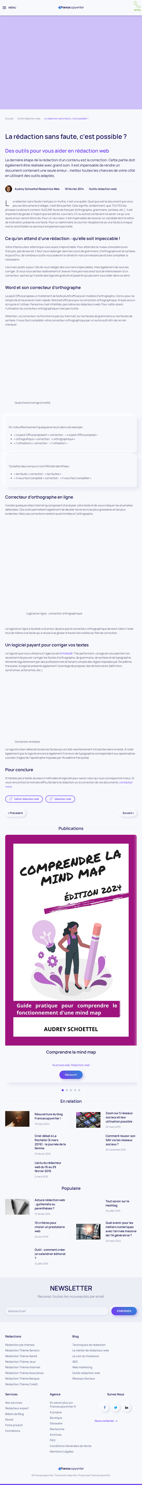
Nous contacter (104, 1421)
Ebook (9, 1419)
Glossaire (56, 1423)
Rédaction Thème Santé (21, 1356)
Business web (61, 1065)
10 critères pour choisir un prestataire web (50, 1227)
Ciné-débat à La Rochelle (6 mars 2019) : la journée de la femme (50, 1142)
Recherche (57, 1429)
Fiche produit (14, 1425)
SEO (75, 1362)
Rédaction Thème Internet (22, 1367)
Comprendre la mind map (71, 1052)
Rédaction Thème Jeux (20, 1362)
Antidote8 (66, 653)
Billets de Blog (14, 1414)
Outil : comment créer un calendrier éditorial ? (50, 1254)
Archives (56, 1435)
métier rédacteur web (26, 799)
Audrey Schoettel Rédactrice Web (37, 189)
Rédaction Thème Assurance (24, 1373)
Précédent (16, 813)
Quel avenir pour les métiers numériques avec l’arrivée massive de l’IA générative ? (121, 1229)
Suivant (128, 813)
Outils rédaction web (28, 118)
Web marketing (82, 1367)
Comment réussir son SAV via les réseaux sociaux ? (120, 1140)
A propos (56, 1412)
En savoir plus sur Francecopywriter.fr (63, 1404)
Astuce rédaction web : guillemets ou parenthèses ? (50, 1204)
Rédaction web (80, 1065)
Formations (12, 1431)
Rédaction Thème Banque (22, 1378)
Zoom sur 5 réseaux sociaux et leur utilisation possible (119, 1117)
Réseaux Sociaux (83, 1378)
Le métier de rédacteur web (90, 1350)
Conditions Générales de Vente (71, 1446)
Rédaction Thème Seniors (22, 1350)
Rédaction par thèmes (20, 1345)
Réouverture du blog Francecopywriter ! (49, 1116)
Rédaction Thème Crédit (21, 1384)
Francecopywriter (100, 1475)
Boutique (56, 1418)
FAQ (52, 1440)
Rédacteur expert (17, 1408)
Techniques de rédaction (89, 1345)
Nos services (13, 1403)
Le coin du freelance (85, 1356)
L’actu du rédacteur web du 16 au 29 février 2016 (48, 1167)
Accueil (9, 118)
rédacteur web (62, 799)
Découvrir (71, 1074)
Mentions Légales (62, 1451)
